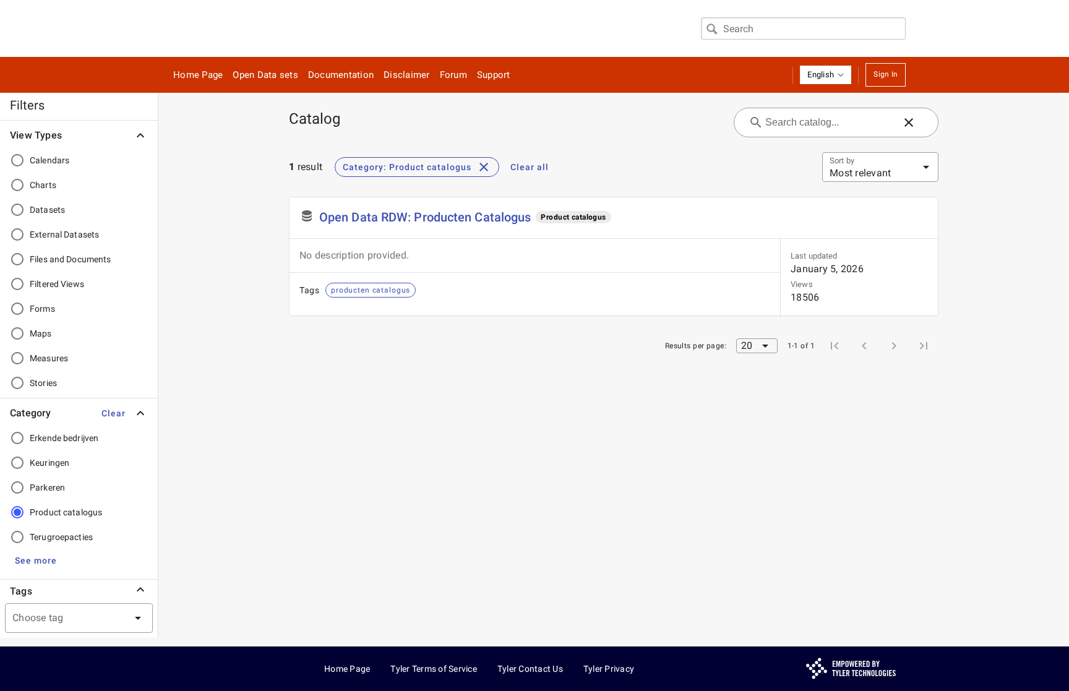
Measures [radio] (49, 358)
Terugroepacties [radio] (61, 537)
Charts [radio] (43, 185)
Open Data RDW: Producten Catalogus (425, 217)
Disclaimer (407, 74)
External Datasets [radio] (64, 234)
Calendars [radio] (49, 160)
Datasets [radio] (47, 210)
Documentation (341, 74)
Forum (453, 74)
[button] (825, 75)
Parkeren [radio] (47, 487)
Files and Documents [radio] (70, 259)
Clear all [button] (529, 167)
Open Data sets (265, 74)
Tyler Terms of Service (433, 669)
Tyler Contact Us (530, 669)
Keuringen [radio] (49, 463)
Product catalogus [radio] (66, 512)
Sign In (886, 74)
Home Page (198, 74)
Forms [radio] (42, 309)
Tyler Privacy (608, 669)
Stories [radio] (43, 383)
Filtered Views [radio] (57, 284)
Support (493, 74)
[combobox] (803, 28)
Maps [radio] (41, 333)
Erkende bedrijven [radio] (64, 438)
